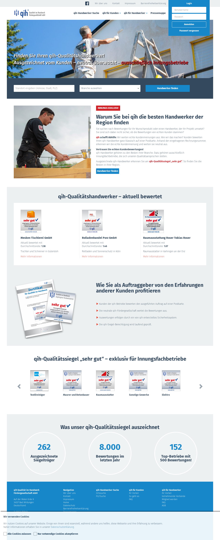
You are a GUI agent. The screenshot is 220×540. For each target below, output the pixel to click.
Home (66, 502)
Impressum (130, 3)
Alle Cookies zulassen (19, 533)
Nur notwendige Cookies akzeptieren (58, 533)
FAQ (131, 499)
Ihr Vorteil (134, 493)
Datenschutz (69, 505)
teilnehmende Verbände (173, 496)
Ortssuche (101, 493)
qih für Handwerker (171, 490)
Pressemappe (158, 13)
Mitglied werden (169, 499)
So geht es (134, 496)
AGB (164, 505)
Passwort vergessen (189, 30)
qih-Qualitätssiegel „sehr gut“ (165, 161)
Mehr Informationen (31, 256)
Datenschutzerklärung (62, 527)
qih (98, 137)
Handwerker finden (107, 171)
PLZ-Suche (101, 496)
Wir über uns (101, 3)
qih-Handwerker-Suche (86, 13)
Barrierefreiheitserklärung (153, 3)
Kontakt (116, 3)
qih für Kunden (136, 490)
